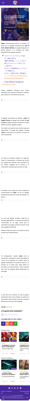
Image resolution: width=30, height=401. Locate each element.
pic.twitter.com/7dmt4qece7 (14, 78)
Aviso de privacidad (24, 391)
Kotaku (9, 307)
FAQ (2, 393)
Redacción (12, 353)
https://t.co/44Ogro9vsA (18, 76)
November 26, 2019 (9, 84)
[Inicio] (15, 2)
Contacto (26, 393)
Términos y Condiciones (6, 391)
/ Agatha (9, 30)
